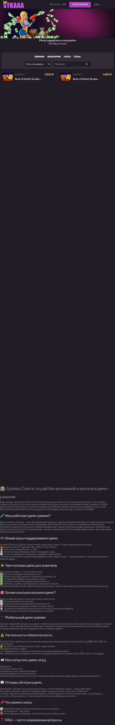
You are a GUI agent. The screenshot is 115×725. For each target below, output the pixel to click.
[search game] (87, 64)
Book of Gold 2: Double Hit (29, 79)
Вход (97, 4)
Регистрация (80, 4)
